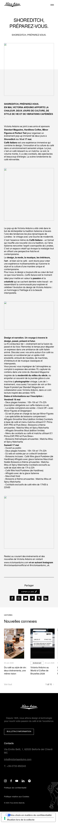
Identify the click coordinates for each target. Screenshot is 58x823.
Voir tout (8, 685)
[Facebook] (12, 598)
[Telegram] (32, 598)
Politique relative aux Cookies (16, 797)
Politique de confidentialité (15, 788)
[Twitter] (39, 598)
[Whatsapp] (18, 598)
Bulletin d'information (19, 732)
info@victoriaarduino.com (17, 759)
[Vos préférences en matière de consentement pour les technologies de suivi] (4, 818)
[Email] (25, 598)
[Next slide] (53, 685)
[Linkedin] (45, 598)
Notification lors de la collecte (19, 819)
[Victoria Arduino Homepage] (12, 5)
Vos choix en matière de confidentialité (31, 815)
